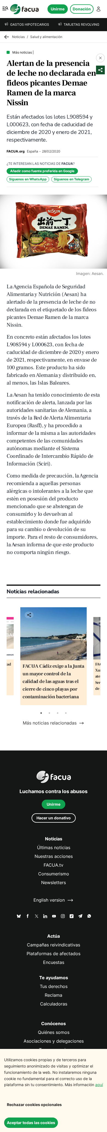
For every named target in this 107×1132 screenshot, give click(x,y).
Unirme (57, 9)
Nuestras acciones (54, 856)
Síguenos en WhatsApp (28, 179)
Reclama (53, 995)
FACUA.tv (53, 865)
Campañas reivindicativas (53, 945)
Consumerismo (53, 873)
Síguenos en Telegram (71, 179)
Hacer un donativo (53, 818)
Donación (82, 9)
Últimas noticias (53, 847)
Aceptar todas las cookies (31, 1122)
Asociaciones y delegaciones (54, 1041)
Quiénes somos (53, 1032)
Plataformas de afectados (53, 953)
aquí (99, 1084)
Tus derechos (53, 986)
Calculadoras (53, 1004)
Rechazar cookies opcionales (34, 1104)
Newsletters (53, 882)
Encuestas (53, 962)
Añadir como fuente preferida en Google (42, 171)
